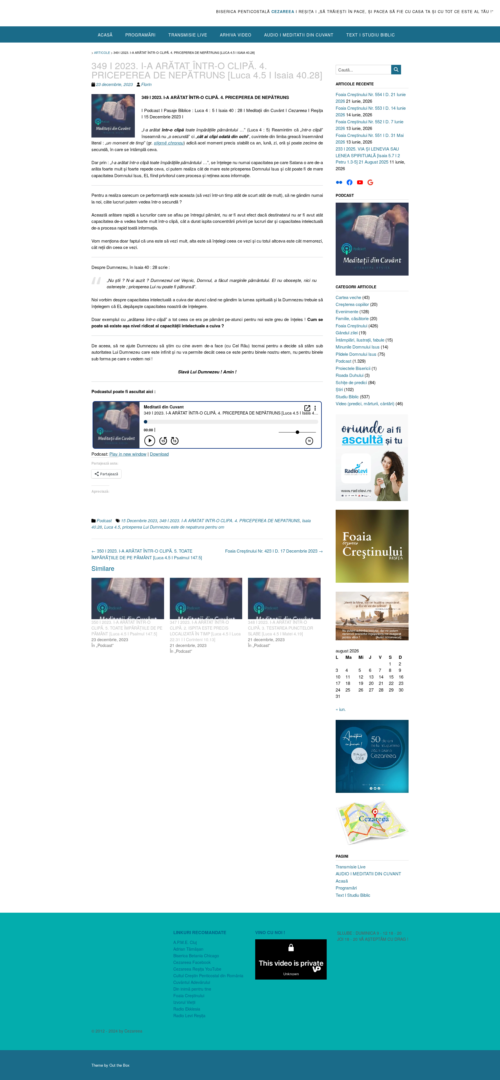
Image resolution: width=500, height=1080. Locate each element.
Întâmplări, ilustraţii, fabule (360, 340)
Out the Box (119, 1065)
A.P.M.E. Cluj (185, 942)
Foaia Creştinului (351, 325)
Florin (146, 84)
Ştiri (339, 389)
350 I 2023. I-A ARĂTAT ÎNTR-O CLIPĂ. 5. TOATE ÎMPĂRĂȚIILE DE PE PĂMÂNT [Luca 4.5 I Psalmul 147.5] (146, 554)
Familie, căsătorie (352, 318)
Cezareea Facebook (192, 962)
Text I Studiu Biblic (370, 35)
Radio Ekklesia (186, 1009)
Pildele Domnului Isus (356, 354)
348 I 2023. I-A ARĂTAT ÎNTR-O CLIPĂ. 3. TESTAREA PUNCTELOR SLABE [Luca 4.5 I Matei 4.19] (280, 628)
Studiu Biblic (347, 396)
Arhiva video (235, 35)
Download (159, 454)
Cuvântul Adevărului (191, 982)
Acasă (105, 35)
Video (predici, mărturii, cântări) (365, 403)
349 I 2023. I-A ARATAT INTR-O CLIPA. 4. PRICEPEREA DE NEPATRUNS (229, 520)
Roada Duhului (349, 375)
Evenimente (347, 311)
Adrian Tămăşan (188, 949)
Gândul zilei (347, 332)
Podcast (104, 520)
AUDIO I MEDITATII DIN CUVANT (299, 35)
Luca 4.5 (112, 527)
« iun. (341, 709)
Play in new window (127, 454)
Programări (140, 35)
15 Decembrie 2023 (139, 520)
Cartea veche (348, 297)
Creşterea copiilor (352, 304)
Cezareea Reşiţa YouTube (197, 969)
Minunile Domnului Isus (358, 347)
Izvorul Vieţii (184, 1002)
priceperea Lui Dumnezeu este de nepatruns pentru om (173, 527)
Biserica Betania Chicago (196, 955)
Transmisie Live (187, 35)
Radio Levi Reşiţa (189, 1015)
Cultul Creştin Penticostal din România (208, 975)
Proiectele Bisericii (353, 368)
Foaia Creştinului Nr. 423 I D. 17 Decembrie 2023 (274, 551)
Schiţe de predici (351, 382)
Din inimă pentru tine (192, 989)
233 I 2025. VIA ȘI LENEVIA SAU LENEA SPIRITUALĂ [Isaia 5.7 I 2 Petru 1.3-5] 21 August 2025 (368, 155)
